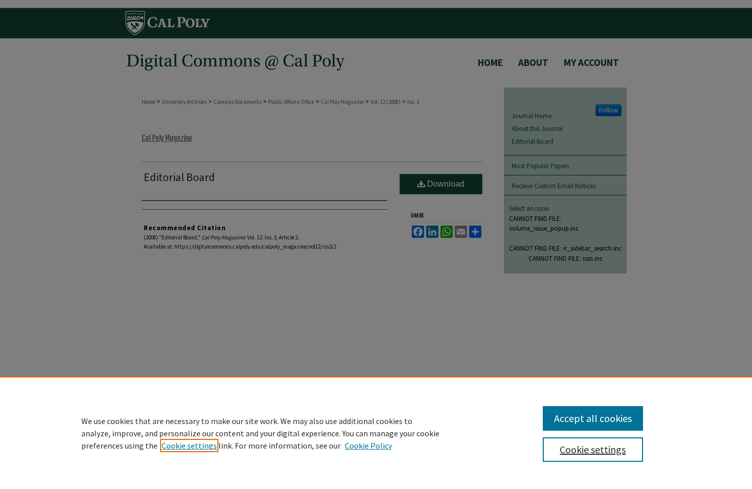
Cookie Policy (368, 445)
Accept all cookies (593, 418)
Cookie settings (189, 445)
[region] (376, 432)
